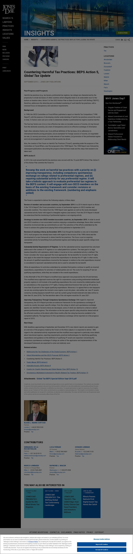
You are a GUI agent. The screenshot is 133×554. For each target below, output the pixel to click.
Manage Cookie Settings (102, 539)
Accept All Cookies (101, 549)
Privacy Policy (33, 541)
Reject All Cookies (102, 544)
